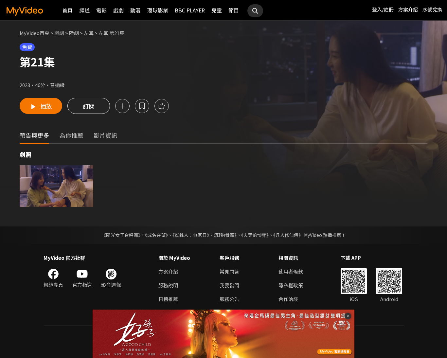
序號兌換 (432, 9)
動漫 (135, 10)
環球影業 (157, 10)
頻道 (84, 10)
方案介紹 (408, 9)
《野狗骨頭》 (225, 235)
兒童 (216, 10)
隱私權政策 (290, 285)
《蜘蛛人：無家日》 (190, 235)
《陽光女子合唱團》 (120, 235)
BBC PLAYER (190, 10)
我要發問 (229, 285)
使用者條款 (290, 271)
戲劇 (118, 10)
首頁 (67, 10)
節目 (233, 10)
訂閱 (89, 106)
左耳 (89, 32)
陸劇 (74, 32)
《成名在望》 (156, 235)
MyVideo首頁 (34, 32)
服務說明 (168, 285)
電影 (101, 10)
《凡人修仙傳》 (288, 235)
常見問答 (229, 271)
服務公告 (229, 298)
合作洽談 (288, 298)
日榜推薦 (168, 298)
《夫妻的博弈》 (255, 235)
